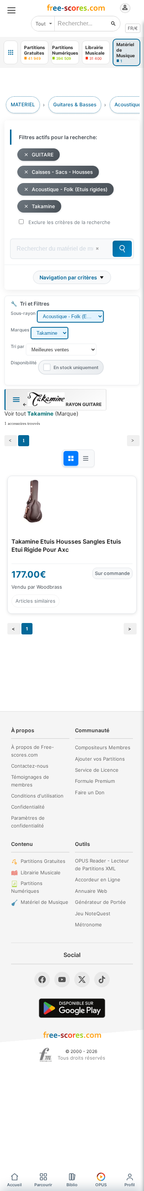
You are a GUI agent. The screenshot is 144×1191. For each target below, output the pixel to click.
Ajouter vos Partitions (100, 759)
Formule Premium (95, 781)
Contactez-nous (29, 766)
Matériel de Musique (44, 902)
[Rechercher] (113, 23)
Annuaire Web (91, 891)
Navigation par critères (68, 277)
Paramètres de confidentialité (28, 822)
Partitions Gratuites (43, 861)
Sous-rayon (23, 313)
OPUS (101, 1184)
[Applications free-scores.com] (11, 52)
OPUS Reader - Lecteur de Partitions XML (102, 864)
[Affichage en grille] (71, 458)
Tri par (17, 346)
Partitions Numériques (26, 887)
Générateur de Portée (100, 902)
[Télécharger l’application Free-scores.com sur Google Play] (72, 1008)
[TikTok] (102, 979)
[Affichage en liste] (85, 458)
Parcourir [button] (43, 1184)
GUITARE (43, 155)
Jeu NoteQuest (92, 913)
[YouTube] (62, 979)
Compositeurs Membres (102, 747)
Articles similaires (35, 601)
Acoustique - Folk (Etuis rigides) (69, 189)
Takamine (43, 206)
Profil (129, 1184)
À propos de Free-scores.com (32, 751)
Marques (20, 330)
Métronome (88, 924)
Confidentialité (28, 807)
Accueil (14, 1184)
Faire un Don (89, 792)
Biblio (72, 1184)
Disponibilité (24, 362)
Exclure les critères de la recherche (69, 222)
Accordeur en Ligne (97, 879)
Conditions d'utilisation (37, 796)
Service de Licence (97, 770)
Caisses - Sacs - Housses (62, 172)
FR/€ (133, 28)
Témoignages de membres (30, 781)
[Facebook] (42, 979)
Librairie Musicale (41, 872)
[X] (82, 979)
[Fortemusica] (45, 1055)
